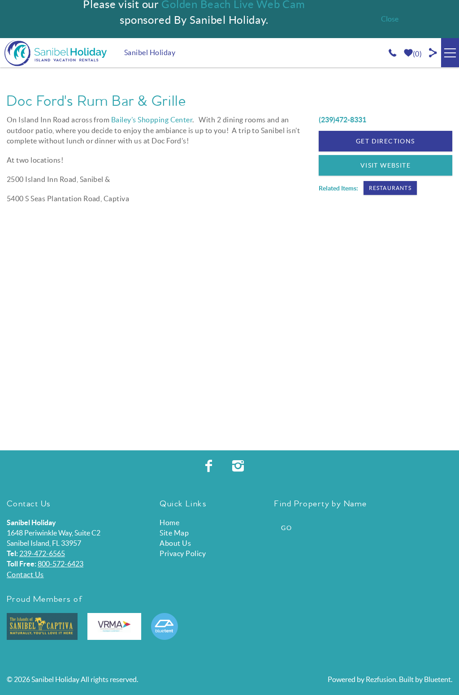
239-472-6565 (42, 553)
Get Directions (385, 141)
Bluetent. (438, 679)
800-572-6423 (60, 564)
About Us (175, 543)
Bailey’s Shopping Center (152, 120)
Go (286, 527)
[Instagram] (239, 466)
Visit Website (385, 165)
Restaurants (390, 188)
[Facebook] (209, 466)
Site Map (174, 533)
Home (169, 522)
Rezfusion (381, 679)
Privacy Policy (183, 553)
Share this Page (433, 52)
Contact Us (25, 574)
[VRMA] (114, 626)
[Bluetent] (164, 626)
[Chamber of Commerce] (42, 626)
